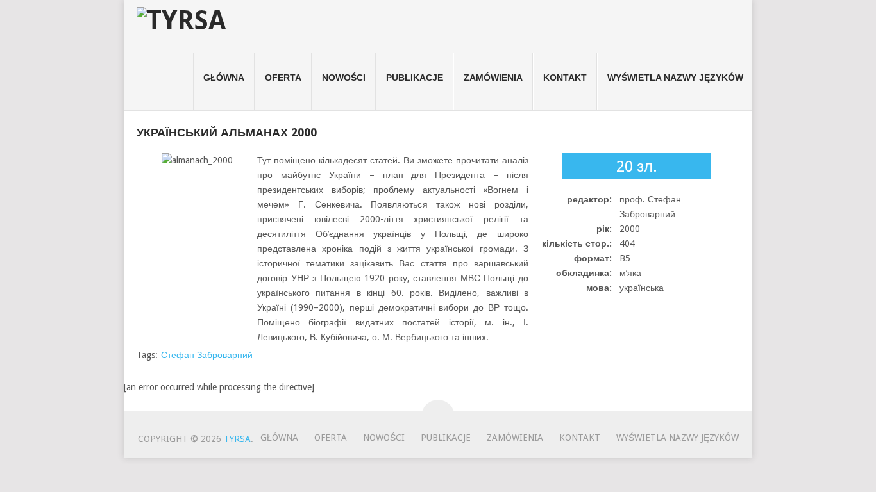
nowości (344, 77)
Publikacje (414, 77)
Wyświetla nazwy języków (675, 77)
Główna (223, 77)
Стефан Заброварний (207, 355)
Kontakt (565, 77)
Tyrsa (237, 439)
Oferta (283, 77)
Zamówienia (493, 77)
